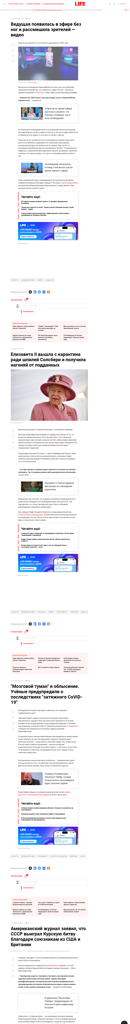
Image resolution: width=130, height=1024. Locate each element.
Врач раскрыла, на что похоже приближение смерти (75, 327)
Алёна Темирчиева (25, 848)
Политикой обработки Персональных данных (47, 10)
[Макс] (35, 292)
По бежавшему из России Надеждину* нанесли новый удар (74, 337)
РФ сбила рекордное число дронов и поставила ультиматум (48, 337)
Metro (56, 437)
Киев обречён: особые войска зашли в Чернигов (23, 327)
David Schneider (32, 82)
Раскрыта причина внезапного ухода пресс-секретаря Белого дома (49, 660)
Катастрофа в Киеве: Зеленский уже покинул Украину (72, 660)
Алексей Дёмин (24, 243)
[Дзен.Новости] (30, 292)
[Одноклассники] (48, 292)
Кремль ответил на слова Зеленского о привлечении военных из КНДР (22, 337)
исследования (72, 726)
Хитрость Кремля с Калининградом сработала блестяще (22, 669)
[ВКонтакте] (44, 292)
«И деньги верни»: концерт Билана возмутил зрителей (22, 932)
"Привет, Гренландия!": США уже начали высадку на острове (48, 328)
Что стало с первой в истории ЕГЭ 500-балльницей (48, 932)
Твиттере (40, 93)
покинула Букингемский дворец (30, 515)
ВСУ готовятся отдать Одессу (48, 667)
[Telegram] (39, 292)
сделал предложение (70, 183)
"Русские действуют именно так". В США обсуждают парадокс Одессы (74, 669)
